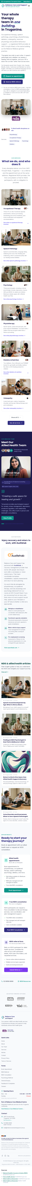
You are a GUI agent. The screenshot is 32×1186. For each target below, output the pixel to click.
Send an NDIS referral (13, 82)
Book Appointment (15, 890)
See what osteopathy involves (12, 408)
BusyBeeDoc (27, 1155)
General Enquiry (5, 1080)
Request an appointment (14, 76)
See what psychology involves (12, 299)
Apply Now (27, 1)
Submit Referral (15, 970)
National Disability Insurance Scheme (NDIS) (15, 1173)
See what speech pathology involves (14, 260)
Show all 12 (15, 417)
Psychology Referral (7, 1077)
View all (4, 672)
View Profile (7, 518)
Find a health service (9, 1176)
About (3, 1044)
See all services (15, 423)
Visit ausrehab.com (10, 647)
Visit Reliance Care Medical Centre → (12, 1108)
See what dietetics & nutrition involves (12, 372)
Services (3, 1049)
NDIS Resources (25, 981)
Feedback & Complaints (8, 1083)
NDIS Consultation (6, 1075)
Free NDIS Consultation (15, 930)
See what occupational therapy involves (13, 223)
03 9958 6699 (8, 981)
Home (3, 1041)
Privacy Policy (5, 1058)
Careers (3, 1086)
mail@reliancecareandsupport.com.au (14, 1127)
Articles (3, 1052)
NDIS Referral (5, 1072)
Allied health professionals (10, 1178)
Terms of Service (6, 1061)
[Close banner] (30, 1)
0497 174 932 (7, 1124)
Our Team (4, 1046)
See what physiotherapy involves (13, 335)
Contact (3, 1055)
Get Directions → (8, 1120)
